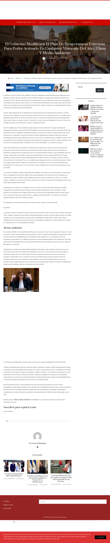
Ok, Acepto (100, 537)
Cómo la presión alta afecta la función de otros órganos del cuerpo (96, 120)
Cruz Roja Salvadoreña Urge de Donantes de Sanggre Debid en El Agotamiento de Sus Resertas (61, 478)
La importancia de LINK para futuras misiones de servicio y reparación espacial (97, 109)
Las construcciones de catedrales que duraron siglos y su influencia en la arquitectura (96, 141)
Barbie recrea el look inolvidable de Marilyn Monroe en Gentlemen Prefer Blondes (96, 130)
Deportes (55, 40)
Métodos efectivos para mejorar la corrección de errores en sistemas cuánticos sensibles (97, 153)
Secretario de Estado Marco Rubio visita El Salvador (14, 475)
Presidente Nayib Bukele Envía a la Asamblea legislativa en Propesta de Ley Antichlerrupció (37, 479)
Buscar (80, 87)
